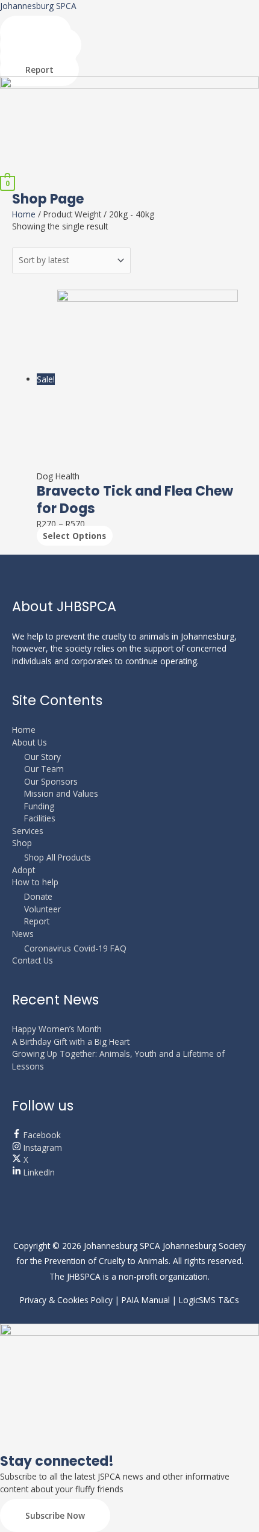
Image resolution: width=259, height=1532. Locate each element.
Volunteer (42, 909)
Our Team (44, 768)
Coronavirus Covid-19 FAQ (75, 948)
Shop (22, 843)
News (23, 933)
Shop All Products (57, 857)
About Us (29, 742)
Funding (39, 806)
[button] (129, 169)
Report (36, 921)
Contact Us (32, 960)
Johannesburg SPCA (38, 5)
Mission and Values (61, 793)
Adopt (23, 870)
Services (27, 830)
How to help (35, 882)
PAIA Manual (146, 1300)
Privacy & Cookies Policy (66, 1300)
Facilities (39, 818)
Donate (38, 896)
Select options (74, 535)
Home (24, 214)
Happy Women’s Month (57, 1029)
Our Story (42, 756)
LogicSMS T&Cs (209, 1300)
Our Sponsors (51, 781)
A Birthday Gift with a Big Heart (71, 1041)
